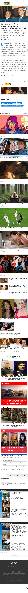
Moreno (14, 103)
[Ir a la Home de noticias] (14, 563)
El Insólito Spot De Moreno (17, 105)
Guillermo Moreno (6, 103)
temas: (2, 101)
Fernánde (19, 103)
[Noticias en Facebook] (11, 566)
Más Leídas (4, 490)
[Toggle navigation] (2, 3)
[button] (25, 49)
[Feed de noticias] (16, 566)
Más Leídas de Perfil (6, 523)
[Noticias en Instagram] (8, 566)
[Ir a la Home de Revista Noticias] (6, 3)
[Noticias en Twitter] (13, 566)
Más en (9, 357)
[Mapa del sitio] (19, 566)
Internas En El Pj (5, 105)
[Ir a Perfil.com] (25, 0)
